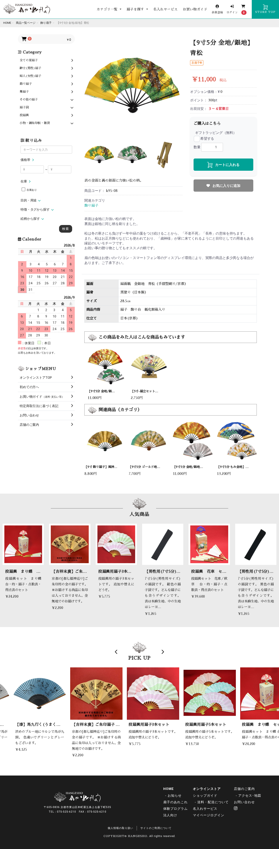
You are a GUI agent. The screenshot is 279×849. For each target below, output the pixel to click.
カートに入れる (227, 165)
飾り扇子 (26, 83)
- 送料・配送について (212, 802)
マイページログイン (208, 815)
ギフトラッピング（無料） (215, 133)
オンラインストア (207, 789)
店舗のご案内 (29, 425)
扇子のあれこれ (175, 802)
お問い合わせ (29, 415)
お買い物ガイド (195, 9)
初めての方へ (29, 387)
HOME (168, 789)
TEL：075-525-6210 (62, 811)
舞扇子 (24, 91)
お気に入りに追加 (226, 186)
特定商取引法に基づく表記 (39, 406)
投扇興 (24, 115)
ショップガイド (205, 796)
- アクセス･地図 (248, 796)
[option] (132, 85)
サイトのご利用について (156, 828)
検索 (65, 228)
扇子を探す (136, 9)
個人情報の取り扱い (120, 828)
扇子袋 (24, 107)
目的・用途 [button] (28, 200)
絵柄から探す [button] (30, 219)
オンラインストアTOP (36, 378)
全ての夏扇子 (29, 60)
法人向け (170, 815)
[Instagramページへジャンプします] (236, 809)
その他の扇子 (29, 99)
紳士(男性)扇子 (30, 68)
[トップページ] (27, 9)
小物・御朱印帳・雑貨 (35, 122)
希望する (207, 138)
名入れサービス (165, 9)
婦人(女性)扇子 (30, 75)
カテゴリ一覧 (108, 9)
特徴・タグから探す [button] (35, 209)
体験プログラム (175, 809)
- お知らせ (173, 796)
